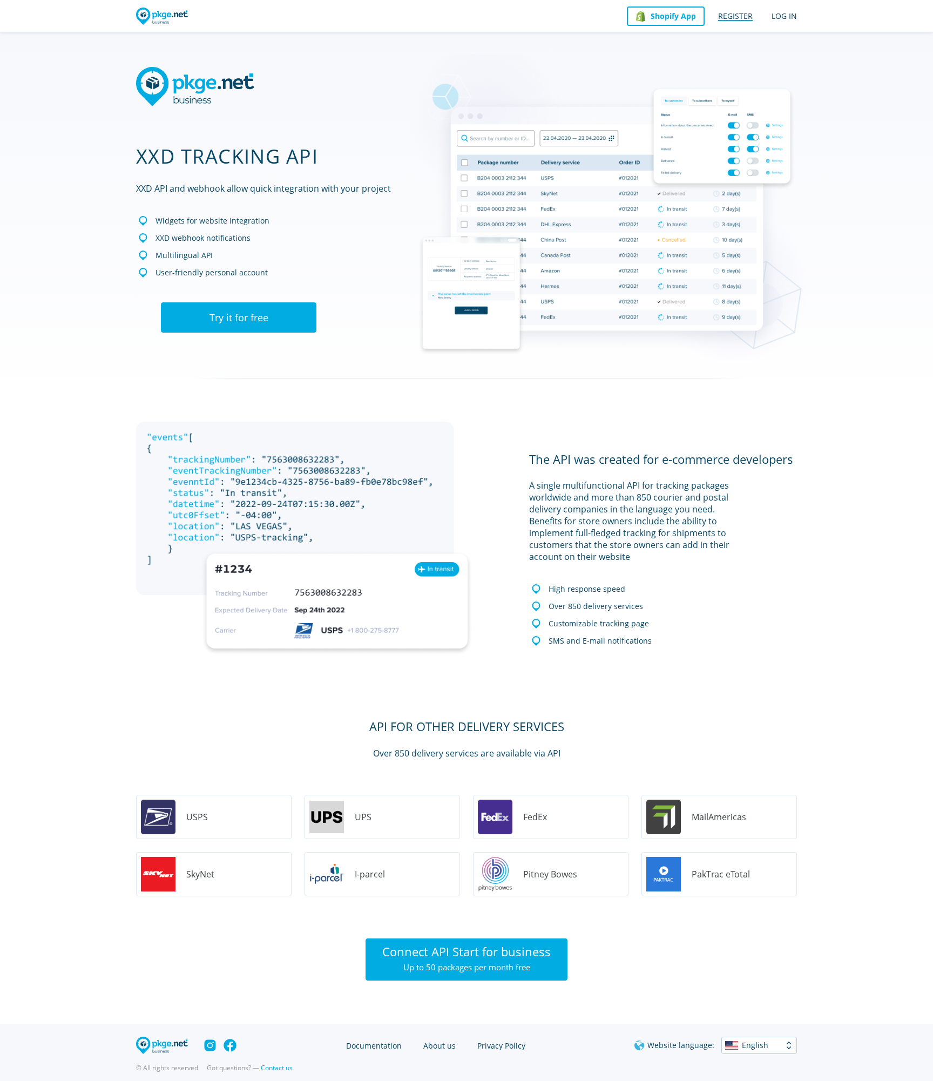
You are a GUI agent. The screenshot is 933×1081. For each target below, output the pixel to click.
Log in (784, 16)
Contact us (277, 1067)
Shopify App (673, 16)
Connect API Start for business (466, 957)
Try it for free (238, 317)
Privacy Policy (501, 1046)
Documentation (374, 1046)
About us (439, 1046)
